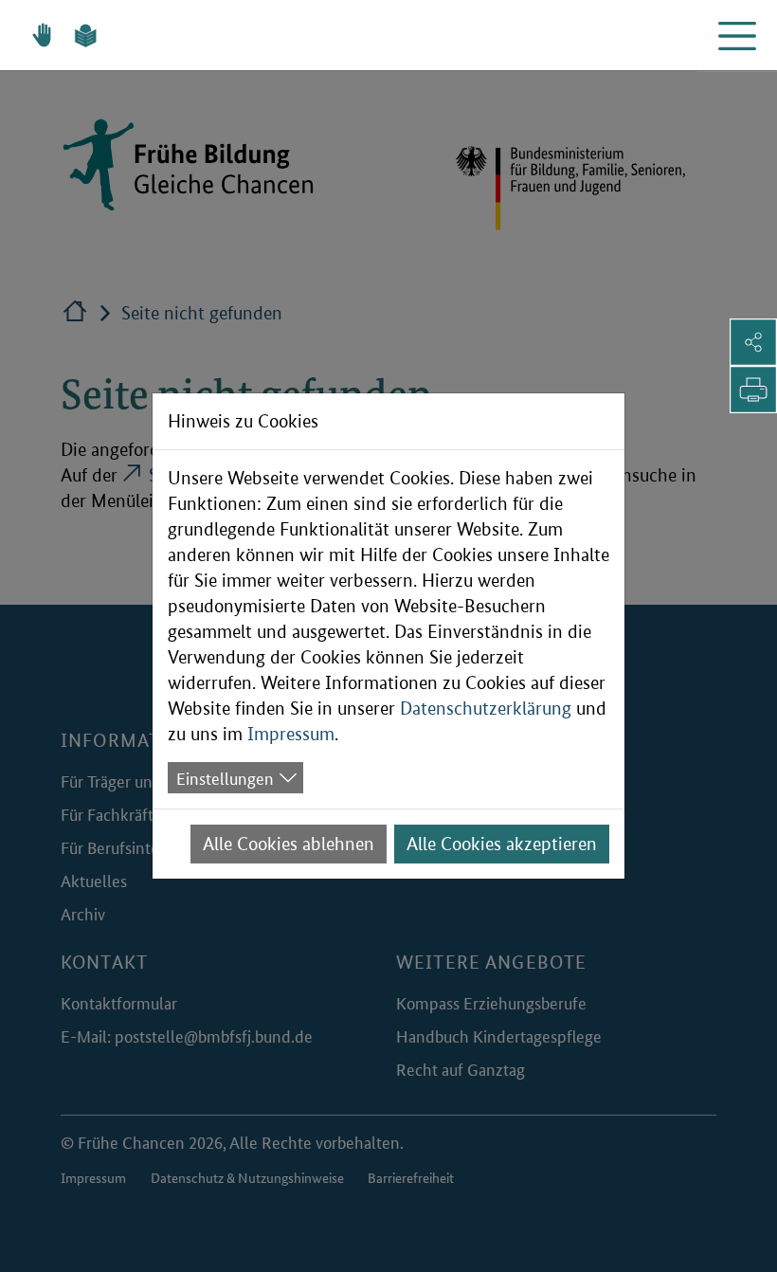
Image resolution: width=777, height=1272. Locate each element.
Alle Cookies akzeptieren (502, 844)
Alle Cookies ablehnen (288, 844)
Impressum (290, 734)
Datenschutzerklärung (485, 708)
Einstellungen (225, 777)
